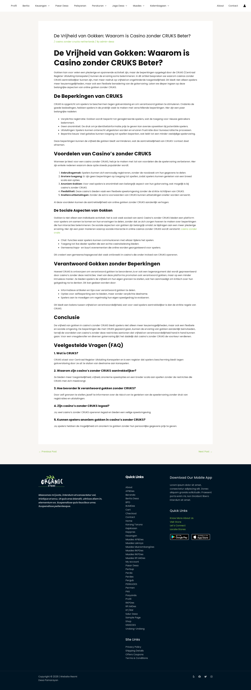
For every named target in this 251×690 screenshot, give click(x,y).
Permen (130, 587)
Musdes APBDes (135, 539)
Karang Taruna (134, 524)
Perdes (129, 576)
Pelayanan (80, 5)
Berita (26, 5)
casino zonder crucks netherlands (75, 41)
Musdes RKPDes (134, 550)
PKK (128, 591)
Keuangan (41, 5)
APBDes (130, 491)
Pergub (130, 580)
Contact (233, 5)
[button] (48, 5)
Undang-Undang (135, 628)
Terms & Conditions (137, 658)
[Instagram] (211, 676)
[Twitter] (205, 676)
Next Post (205, 451)
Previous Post (48, 451)
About (220, 5)
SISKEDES (131, 625)
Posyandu (131, 595)
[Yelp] (193, 676)
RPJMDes (131, 606)
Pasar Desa (61, 5)
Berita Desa (132, 498)
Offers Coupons (135, 654)
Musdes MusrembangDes (140, 547)
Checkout (131, 513)
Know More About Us (181, 518)
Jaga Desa (118, 5)
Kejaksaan (131, 528)
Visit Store (175, 522)
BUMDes (130, 506)
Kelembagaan (158, 5)
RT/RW (129, 610)
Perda (129, 573)
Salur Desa (132, 614)
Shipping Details (135, 650)
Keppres (130, 532)
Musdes (137, 5)
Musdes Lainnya (134, 543)
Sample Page (133, 617)
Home (129, 521)
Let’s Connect (178, 525)
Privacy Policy (133, 647)
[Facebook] (199, 676)
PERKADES (131, 584)
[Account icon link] (244, 6)
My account (132, 561)
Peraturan (98, 5)
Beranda (130, 495)
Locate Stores (178, 529)
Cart (128, 509)
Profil (14, 5)
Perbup (130, 569)
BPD (128, 502)
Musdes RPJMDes (135, 558)
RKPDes (130, 602)
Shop (128, 621)
